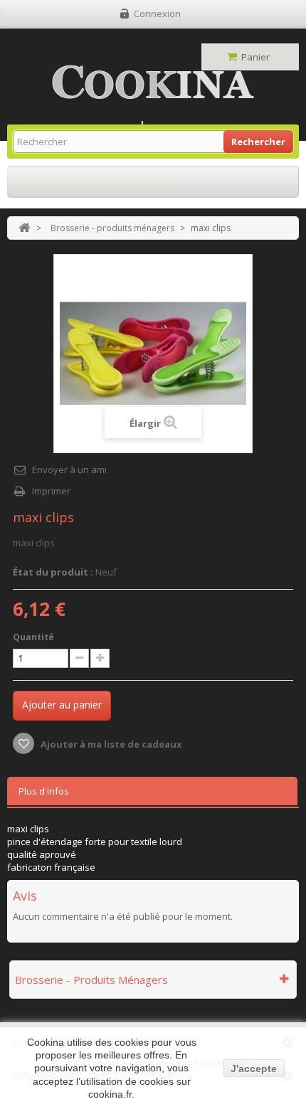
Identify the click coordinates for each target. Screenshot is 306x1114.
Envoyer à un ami (69, 469)
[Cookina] (153, 82)
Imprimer (51, 490)
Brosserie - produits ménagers (112, 228)
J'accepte (254, 1068)
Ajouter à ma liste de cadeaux (110, 744)
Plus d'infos (44, 791)
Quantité (33, 637)
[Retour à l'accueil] (24, 228)
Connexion (157, 13)
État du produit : (53, 572)
